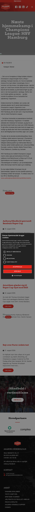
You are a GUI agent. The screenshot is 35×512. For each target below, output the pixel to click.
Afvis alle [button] (17, 271)
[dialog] (17, 256)
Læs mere (15, 248)
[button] (17, 275)
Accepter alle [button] (17, 267)
